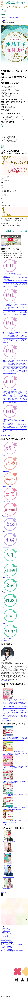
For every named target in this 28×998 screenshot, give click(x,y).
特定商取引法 (9, 940)
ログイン (5, 926)
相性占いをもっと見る (6, 435)
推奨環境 (11, 942)
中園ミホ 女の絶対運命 (17, 944)
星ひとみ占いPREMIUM (6, 947)
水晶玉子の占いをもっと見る (8, 640)
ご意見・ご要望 (7, 933)
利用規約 (5, 932)
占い (4, 20)
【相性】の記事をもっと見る (8, 720)
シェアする (3, 892)
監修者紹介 (6, 928)
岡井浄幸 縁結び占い (19, 950)
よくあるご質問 (7, 929)
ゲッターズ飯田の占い (6, 944)
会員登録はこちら (5, 245)
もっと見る (3, 824)
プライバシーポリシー (21, 223)
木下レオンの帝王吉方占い (7, 949)
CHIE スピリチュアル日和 (7, 950)
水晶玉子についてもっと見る (8, 680)
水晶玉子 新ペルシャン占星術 (10, 17)
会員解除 (5, 936)
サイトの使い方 (7, 935)
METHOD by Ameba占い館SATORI (9, 952)
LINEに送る (3, 897)
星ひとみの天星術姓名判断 (7, 946)
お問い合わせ (6, 931)
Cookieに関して (4, 942)
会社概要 (3, 940)
